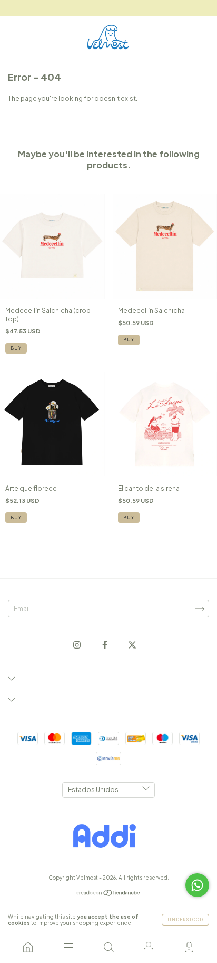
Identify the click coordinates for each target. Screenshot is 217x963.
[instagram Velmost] (77, 645)
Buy (16, 348)
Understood (185, 919)
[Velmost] (28, 947)
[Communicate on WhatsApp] (197, 885)
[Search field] (108, 947)
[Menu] (68, 947)
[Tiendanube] (109, 894)
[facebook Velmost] (105, 645)
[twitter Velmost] (132, 645)
